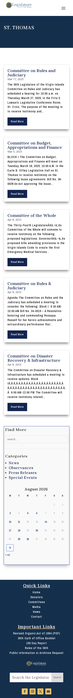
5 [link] (27, 513)
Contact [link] (36, 617)
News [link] (14, 463)
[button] (63, 8)
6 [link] (36, 513)
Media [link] (36, 607)
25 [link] (19, 539)
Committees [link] (36, 602)
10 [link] (10, 522)
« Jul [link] (7, 555)
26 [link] (28, 539)
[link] (18, 5)
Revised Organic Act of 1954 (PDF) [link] (36, 633)
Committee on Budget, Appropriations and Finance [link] (34, 145)
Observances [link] (21, 468)
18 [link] (19, 530)
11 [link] (19, 522)
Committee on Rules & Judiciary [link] (29, 285)
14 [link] (46, 522)
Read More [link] (17, 121)
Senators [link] (36, 597)
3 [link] (9, 513)
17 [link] (10, 530)
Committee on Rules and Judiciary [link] (31, 72)
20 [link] (37, 530)
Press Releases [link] (23, 472)
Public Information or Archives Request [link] (36, 653)
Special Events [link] (23, 477)
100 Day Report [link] (36, 643)
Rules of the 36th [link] (36, 648)
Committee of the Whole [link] (31, 215)
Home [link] (36, 592)
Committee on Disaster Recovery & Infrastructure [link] (33, 358)
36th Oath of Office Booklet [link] (36, 638)
